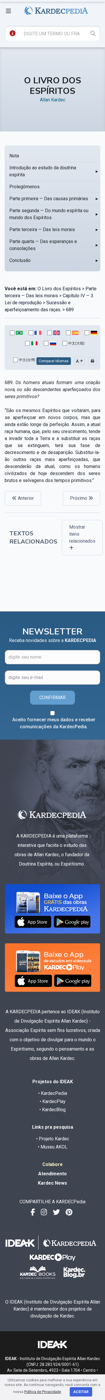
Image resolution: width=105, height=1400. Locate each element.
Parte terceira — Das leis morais (42, 229)
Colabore (52, 1164)
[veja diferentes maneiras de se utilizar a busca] (12, 33)
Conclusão (20, 260)
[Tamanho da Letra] (79, 361)
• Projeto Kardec (52, 1139)
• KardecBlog (52, 1109)
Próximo (79, 498)
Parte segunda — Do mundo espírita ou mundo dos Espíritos (48, 214)
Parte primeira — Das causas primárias (48, 198)
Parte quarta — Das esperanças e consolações (43, 245)
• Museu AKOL (52, 1147)
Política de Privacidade (42, 1392)
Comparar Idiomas (54, 361)
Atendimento (52, 1173)
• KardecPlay (53, 1101)
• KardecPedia (52, 1093)
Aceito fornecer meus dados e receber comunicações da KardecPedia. (53, 723)
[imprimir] (92, 361)
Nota (14, 156)
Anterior (25, 498)
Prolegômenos (24, 186)
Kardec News (52, 1183)
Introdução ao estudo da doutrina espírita (42, 171)
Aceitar (81, 1392)
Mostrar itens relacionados (82, 534)
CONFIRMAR (52, 697)
